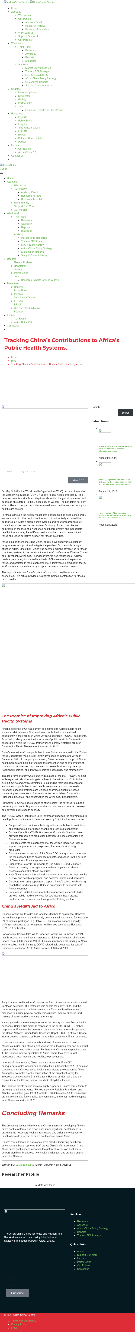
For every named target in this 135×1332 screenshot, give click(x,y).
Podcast (22, 141)
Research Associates (37, 29)
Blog (13, 360)
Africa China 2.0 (27, 152)
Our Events (24, 148)
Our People (24, 18)
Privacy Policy (19, 1324)
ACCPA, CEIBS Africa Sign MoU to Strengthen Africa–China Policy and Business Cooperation (115, 515)
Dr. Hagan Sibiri (24, 1164)
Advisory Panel (33, 22)
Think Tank (24, 46)
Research (30, 50)
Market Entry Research (38, 68)
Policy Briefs (25, 120)
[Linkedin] (19, 1251)
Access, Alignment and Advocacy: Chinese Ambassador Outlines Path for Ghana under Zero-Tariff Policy (115, 482)
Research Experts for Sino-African (44, 110)
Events (15, 145)
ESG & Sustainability (36, 75)
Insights (22, 124)
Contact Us (17, 155)
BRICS (22, 134)
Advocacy (30, 53)
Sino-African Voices (29, 127)
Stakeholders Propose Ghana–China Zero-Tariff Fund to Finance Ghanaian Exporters (115, 448)
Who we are (25, 15)
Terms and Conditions (23, 1321)
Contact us (83, 1269)
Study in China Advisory (38, 85)
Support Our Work (28, 36)
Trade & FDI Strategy (37, 71)
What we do (17, 43)
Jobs (21, 106)
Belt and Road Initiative (31, 138)
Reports (29, 57)
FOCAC (22, 131)
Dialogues (30, 60)
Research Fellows (35, 25)
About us (16, 11)
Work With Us (25, 32)
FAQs (14, 1328)
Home (14, 8)
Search (96, 407)
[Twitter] (29, 1251)
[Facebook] (10, 1251)
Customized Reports (36, 82)
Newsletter (24, 96)
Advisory (23, 64)
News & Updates (27, 92)
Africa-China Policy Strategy (40, 78)
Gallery (22, 99)
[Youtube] (48, 1251)
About (80, 1251)
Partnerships (25, 103)
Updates (16, 89)
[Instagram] (38, 1251)
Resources (17, 113)
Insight (9, 471)
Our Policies (25, 39)
